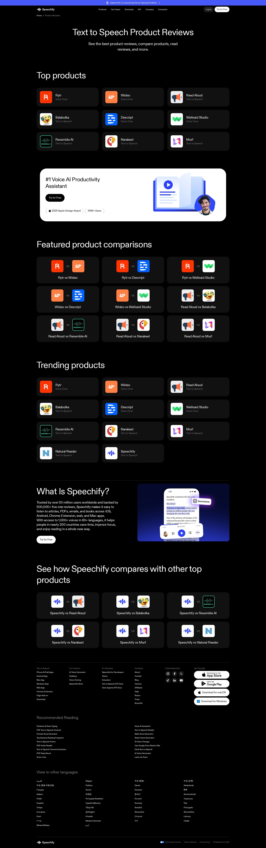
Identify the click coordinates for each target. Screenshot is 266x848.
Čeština (89, 785)
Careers (138, 684)
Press (137, 699)
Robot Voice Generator (144, 738)
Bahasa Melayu (43, 825)
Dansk (137, 785)
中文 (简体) (139, 781)
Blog (137, 680)
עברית (39, 821)
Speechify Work (76, 684)
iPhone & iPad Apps (45, 672)
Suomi (88, 790)
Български (41, 812)
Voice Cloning (75, 680)
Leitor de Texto (141, 757)
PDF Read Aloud (44, 753)
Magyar (89, 781)
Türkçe (39, 807)
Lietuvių (187, 816)
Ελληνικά (138, 816)
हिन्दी (185, 790)
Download (129, 9)
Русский (138, 799)
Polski (39, 799)
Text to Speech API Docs (112, 684)
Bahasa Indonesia (93, 821)
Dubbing (73, 676)
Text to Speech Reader (144, 730)
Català (186, 821)
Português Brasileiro (94, 799)
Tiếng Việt (90, 807)
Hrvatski (89, 816)
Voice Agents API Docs (112, 688)
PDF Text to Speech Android (49, 730)
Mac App (40, 680)
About (137, 672)
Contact (138, 676)
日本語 (88, 794)
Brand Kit (139, 703)
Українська (188, 799)
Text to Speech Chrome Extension (51, 749)
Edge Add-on (42, 695)
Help (137, 691)
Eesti (39, 816)
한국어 (137, 794)
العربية (39, 781)
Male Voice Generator (144, 734)
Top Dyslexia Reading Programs (50, 738)
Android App (42, 676)
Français (40, 790)
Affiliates (138, 688)
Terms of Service (190, 842)
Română (138, 807)
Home (39, 15)
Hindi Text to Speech (143, 749)
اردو (87, 825)
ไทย (185, 803)
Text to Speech (43, 668)
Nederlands (189, 785)
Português (188, 807)
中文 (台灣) (188, 781)
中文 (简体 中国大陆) (45, 785)
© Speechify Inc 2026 (221, 842)
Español (40, 803)
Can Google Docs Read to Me (147, 745)
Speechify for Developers (113, 672)
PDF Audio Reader (45, 745)
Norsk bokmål (190, 794)
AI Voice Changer (142, 742)
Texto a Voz (41, 757)
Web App (41, 688)
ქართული (90, 812)
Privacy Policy (205, 842)
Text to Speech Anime (46, 742)
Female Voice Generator (47, 734)
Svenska (138, 803)
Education (106, 680)
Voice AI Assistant (142, 726)
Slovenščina (189, 812)
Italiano (40, 794)
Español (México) (93, 803)
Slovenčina (139, 812)
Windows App (43, 684)
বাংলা (136, 821)
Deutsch (138, 790)
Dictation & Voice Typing (47, 726)
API (139, 9)
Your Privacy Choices (173, 842)
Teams (105, 676)
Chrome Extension (45, 691)
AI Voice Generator (77, 672)
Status (137, 695)
